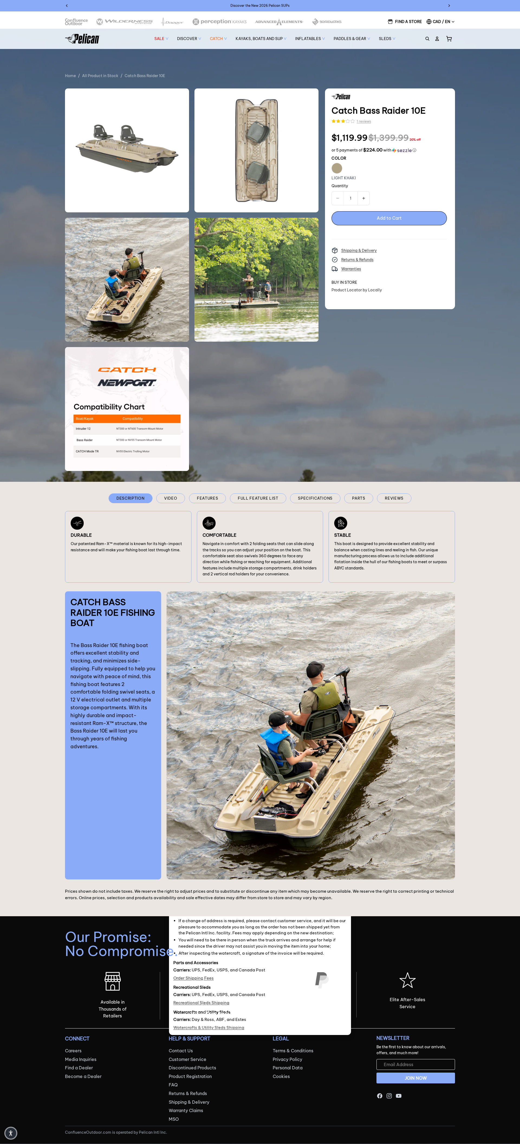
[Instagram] (389, 1096)
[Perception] (219, 21)
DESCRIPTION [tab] (130, 498)
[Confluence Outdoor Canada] (76, 21)
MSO (174, 1119)
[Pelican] (82, 39)
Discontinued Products (192, 1068)
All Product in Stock (100, 75)
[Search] (427, 39)
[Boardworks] (327, 21)
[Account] (437, 39)
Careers (73, 1051)
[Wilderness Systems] (124, 21)
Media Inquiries (80, 1059)
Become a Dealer (83, 1076)
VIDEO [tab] (170, 498)
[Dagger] (172, 21)
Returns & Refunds (357, 259)
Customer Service (187, 1059)
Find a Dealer (79, 1068)
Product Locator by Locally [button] (357, 290)
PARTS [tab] (358, 498)
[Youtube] (398, 1096)
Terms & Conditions (293, 1051)
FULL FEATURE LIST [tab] (258, 498)
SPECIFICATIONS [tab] (315, 498)
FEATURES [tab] (207, 498)
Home (70, 75)
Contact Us (181, 1051)
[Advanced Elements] (279, 21)
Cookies (281, 1076)
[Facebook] (379, 1096)
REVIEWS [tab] (394, 498)
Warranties (351, 268)
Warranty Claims (186, 1110)
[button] (374, 150)
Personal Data (288, 1068)
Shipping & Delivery (359, 250)
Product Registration (190, 1076)
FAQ (173, 1085)
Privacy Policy (287, 1059)
